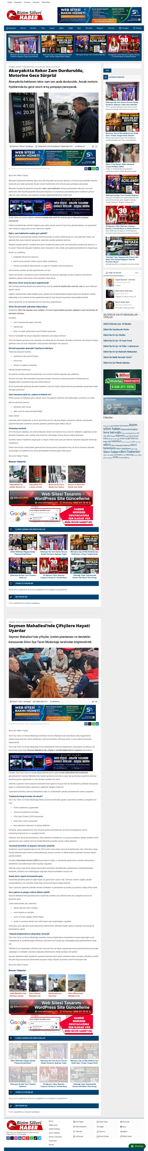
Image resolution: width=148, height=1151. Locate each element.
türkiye (135, 455)
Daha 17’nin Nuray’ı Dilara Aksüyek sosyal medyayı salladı (120, 165)
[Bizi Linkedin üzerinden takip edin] (20, 1138)
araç (104, 426)
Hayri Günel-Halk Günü (124, 280)
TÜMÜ (136, 273)
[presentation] (10, 45)
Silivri (20, 310)
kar (123, 442)
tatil (124, 455)
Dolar (126, 436)
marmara (137, 442)
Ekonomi (19, 67)
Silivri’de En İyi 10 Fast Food (117, 340)
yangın (110, 458)
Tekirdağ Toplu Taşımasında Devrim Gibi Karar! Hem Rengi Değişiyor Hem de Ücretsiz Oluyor (124, 56)
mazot (37, 331)
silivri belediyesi (123, 448)
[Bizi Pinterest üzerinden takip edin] (27, 1138)
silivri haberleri (129, 452)
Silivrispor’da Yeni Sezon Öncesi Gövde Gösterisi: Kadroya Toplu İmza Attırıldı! (122, 103)
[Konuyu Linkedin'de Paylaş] (97, 168)
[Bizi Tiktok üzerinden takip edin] (35, 1138)
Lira (133, 442)
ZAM (115, 457)
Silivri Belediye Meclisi (120, 445)
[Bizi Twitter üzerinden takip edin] (12, 1138)
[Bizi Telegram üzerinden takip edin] (39, 1138)
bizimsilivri (124, 426)
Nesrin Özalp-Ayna (122, 291)
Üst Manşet (29, 146)
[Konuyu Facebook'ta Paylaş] (86, 168)
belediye (116, 426)
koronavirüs (127, 442)
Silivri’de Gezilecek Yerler (116, 329)
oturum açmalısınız (33, 603)
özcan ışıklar (123, 458)
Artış (108, 426)
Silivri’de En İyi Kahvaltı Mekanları (120, 351)
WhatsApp (139, 1146)
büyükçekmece (131, 433)
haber (105, 442)
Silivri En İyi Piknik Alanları (116, 362)
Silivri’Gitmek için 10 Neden (117, 324)
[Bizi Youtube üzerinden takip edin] (24, 1138)
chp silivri (107, 436)
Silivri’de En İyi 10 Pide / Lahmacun (121, 346)
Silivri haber (111, 452)
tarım (16, 331)
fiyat (132, 438)
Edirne (105, 438)
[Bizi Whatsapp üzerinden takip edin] (31, 1138)
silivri (107, 445)
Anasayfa (12, 67)
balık (111, 426)
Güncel (22, 146)
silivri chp (134, 449)
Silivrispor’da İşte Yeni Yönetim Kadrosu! (57, 55)
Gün (136, 438)
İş (128, 458)
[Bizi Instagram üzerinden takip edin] (16, 1138)
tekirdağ (129, 455)
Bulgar (124, 433)
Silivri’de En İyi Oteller (114, 335)
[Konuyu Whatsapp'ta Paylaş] (93, 168)
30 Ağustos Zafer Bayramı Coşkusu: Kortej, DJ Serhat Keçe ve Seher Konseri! (90, 55)
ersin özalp (125, 438)
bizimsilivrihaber (129, 429)
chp (137, 433)
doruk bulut (134, 436)
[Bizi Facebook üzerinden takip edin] (8, 1138)
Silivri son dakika (108, 455)
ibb (109, 441)
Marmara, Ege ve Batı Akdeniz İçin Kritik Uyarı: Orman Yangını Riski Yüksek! (24, 55)
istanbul (116, 441)
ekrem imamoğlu (114, 439)
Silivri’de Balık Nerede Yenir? (117, 357)
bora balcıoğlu (112, 432)
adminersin (81, 146)
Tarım (20, 701)
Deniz (113, 436)
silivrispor (118, 455)
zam (49, 188)
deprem (120, 435)
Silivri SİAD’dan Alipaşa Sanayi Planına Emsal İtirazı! (23, 553)
